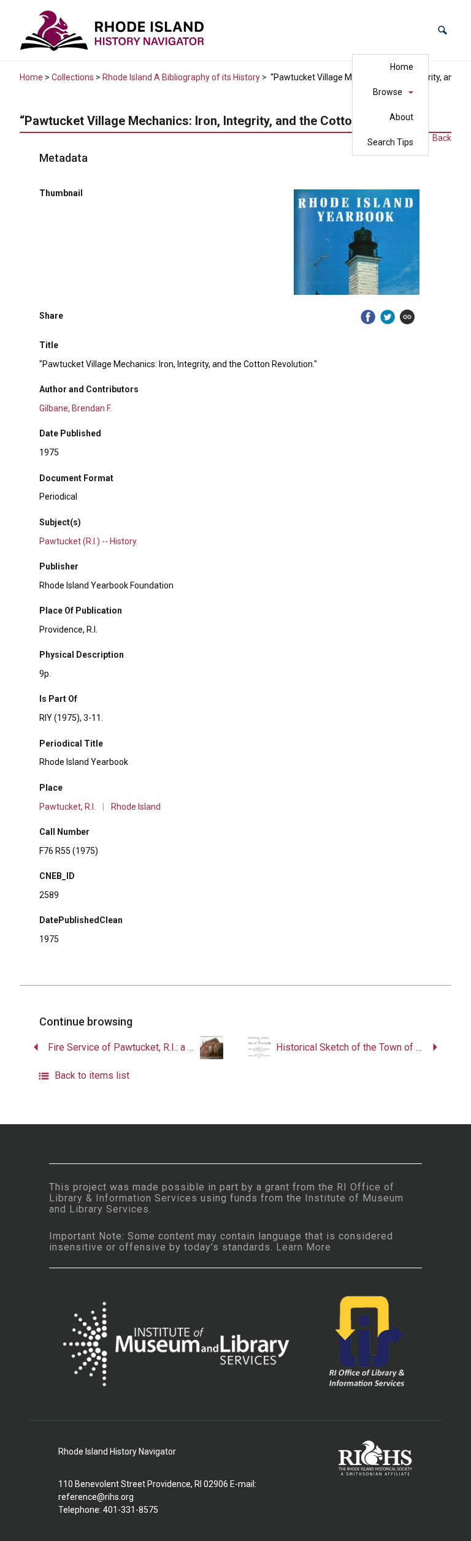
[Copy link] (407, 317)
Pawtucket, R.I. (67, 807)
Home (401, 67)
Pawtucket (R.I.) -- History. (88, 541)
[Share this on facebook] (368, 317)
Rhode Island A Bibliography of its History (181, 77)
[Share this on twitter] (387, 317)
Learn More (303, 1247)
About (401, 117)
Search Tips (390, 142)
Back (441, 138)
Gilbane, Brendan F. (75, 408)
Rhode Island (136, 807)
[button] (442, 30)
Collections (73, 77)
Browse (387, 92)
